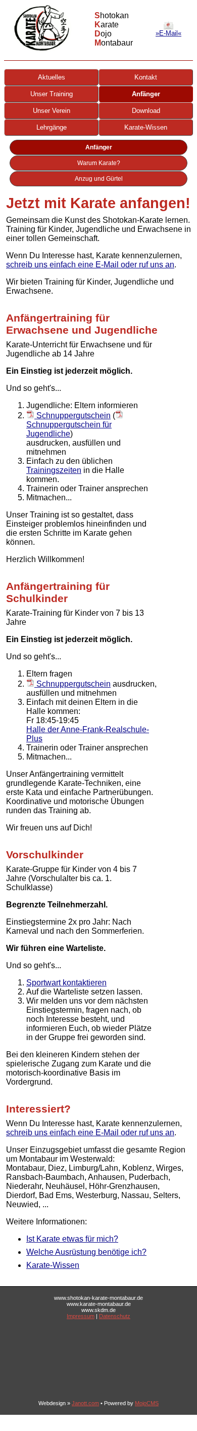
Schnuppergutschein (72, 415)
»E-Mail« (168, 33)
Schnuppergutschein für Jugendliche (69, 429)
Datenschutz (114, 1316)
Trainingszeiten (53, 470)
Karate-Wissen (145, 127)
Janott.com (85, 1403)
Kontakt (145, 77)
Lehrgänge (51, 127)
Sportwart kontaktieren (66, 982)
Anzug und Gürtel (99, 179)
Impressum (80, 1316)
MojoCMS (147, 1403)
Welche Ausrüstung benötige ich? (86, 1252)
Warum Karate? (98, 163)
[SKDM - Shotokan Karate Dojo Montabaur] (42, 50)
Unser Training (51, 94)
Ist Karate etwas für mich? (72, 1239)
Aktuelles (51, 77)
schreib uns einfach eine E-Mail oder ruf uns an (90, 264)
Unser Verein (51, 110)
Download (146, 110)
